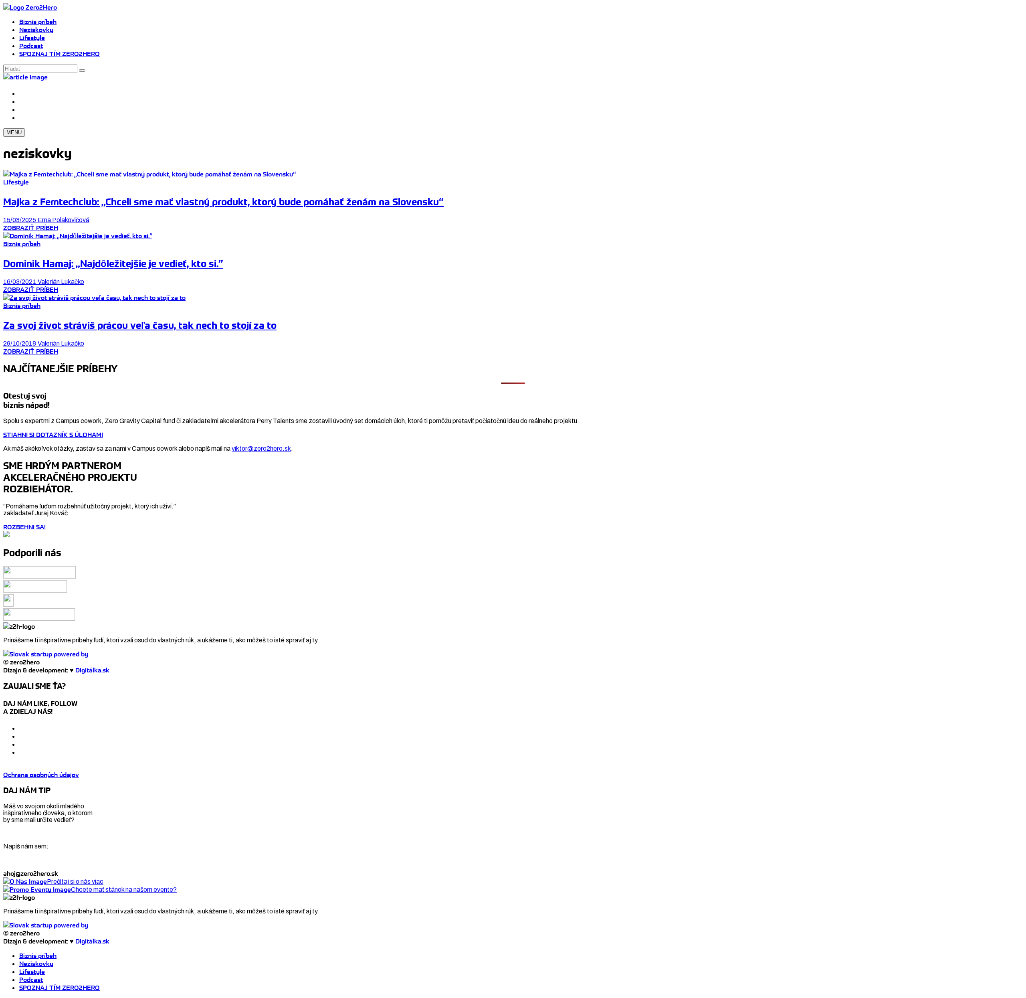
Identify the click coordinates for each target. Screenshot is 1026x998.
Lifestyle (32, 38)
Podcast (31, 46)
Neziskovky (36, 30)
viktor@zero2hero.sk (261, 448)
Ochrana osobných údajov (41, 775)
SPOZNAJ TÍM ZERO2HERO (59, 54)
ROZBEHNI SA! (24, 527)
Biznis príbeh (38, 22)
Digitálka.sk (92, 670)
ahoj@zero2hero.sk (30, 873)
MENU (14, 133)
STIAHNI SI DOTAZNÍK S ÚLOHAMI (53, 435)
